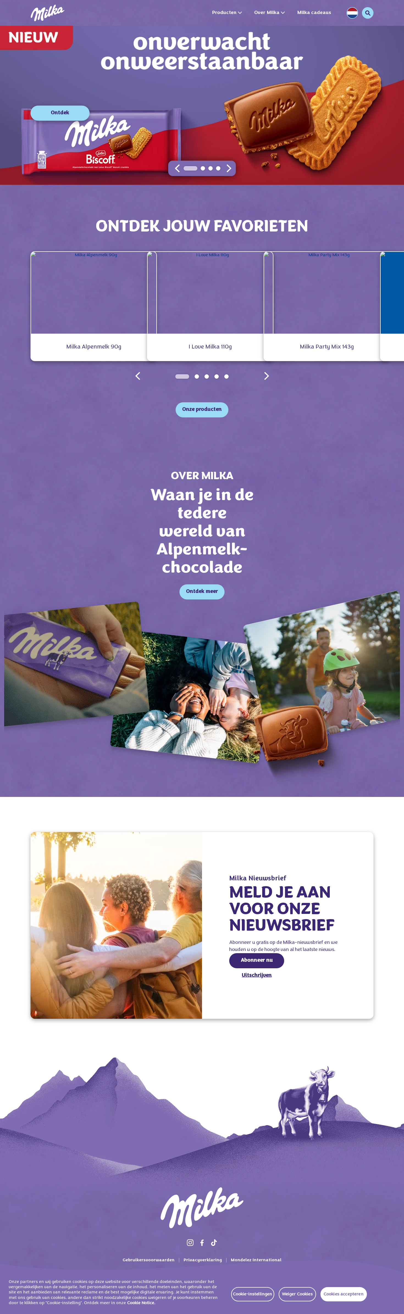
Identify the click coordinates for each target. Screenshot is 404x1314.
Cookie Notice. (141, 1303)
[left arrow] (177, 168)
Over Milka (267, 12)
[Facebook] (202, 1242)
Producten (224, 12)
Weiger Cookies (297, 1294)
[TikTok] (214, 1242)
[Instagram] (190, 1242)
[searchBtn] (367, 13)
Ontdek (60, 113)
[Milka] (48, 12)
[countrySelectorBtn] (352, 13)
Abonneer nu (257, 960)
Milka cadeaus (314, 12)
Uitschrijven (257, 975)
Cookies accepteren (344, 1294)
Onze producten (202, 409)
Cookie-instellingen (252, 1294)
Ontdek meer (202, 591)
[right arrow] (228, 168)
